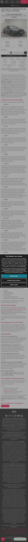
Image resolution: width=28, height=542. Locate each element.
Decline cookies (14, 284)
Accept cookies (14, 276)
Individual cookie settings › (14, 280)
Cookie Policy (23, 266)
